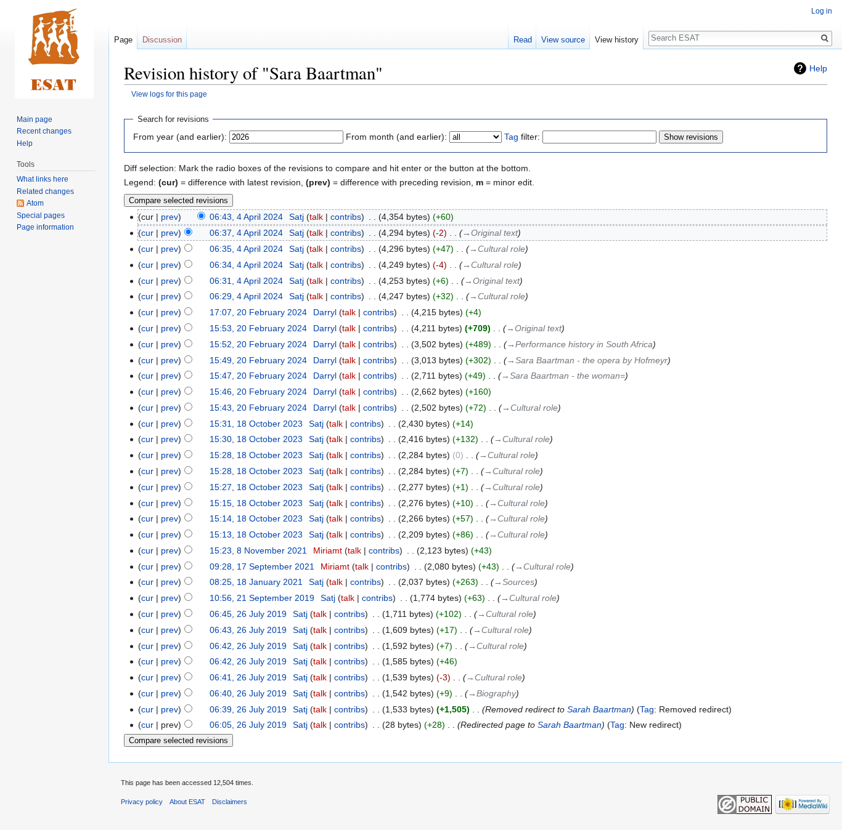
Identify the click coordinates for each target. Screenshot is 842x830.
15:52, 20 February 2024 (258, 344)
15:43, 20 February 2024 (258, 408)
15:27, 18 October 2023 (256, 487)
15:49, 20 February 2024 (258, 360)
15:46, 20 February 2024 (258, 392)
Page (123, 39)
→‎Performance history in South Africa (580, 344)
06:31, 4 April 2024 (246, 281)
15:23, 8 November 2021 (258, 550)
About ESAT (187, 801)
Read (522, 39)
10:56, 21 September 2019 (262, 598)
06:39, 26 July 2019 (248, 709)
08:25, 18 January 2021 (256, 582)
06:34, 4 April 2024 (246, 265)
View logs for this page (169, 94)
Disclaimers (229, 801)
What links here (42, 179)
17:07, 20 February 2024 (258, 312)
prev (169, 217)
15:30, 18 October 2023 (256, 439)
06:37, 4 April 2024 (246, 233)
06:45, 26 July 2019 (248, 614)
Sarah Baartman (599, 709)
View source (563, 39)
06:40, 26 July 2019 (248, 693)
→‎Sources (514, 582)
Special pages (41, 215)
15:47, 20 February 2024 (258, 376)
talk (316, 217)
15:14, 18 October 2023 (256, 518)
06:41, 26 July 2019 (248, 677)
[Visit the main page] (54, 49)
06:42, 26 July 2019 (248, 646)
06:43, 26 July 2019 (248, 630)
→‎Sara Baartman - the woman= (563, 376)
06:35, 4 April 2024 (246, 249)
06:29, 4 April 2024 (246, 296)
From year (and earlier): (180, 137)
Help (818, 68)
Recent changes (44, 131)
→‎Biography (492, 693)
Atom (35, 203)
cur (147, 233)
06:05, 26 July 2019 (248, 725)
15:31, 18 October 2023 (256, 424)
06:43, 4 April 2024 (246, 217)
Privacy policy (142, 801)
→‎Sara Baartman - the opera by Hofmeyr (587, 360)
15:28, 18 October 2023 (256, 455)
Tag (511, 137)
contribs (345, 217)
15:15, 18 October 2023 (256, 503)
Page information (45, 227)
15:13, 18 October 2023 (256, 534)
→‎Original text (490, 233)
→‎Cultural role (497, 249)
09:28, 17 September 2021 (262, 566)
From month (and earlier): (396, 137)
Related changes (45, 191)
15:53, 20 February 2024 (258, 328)
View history (617, 39)
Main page (34, 119)
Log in (821, 11)
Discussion (162, 39)
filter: (522, 137)
